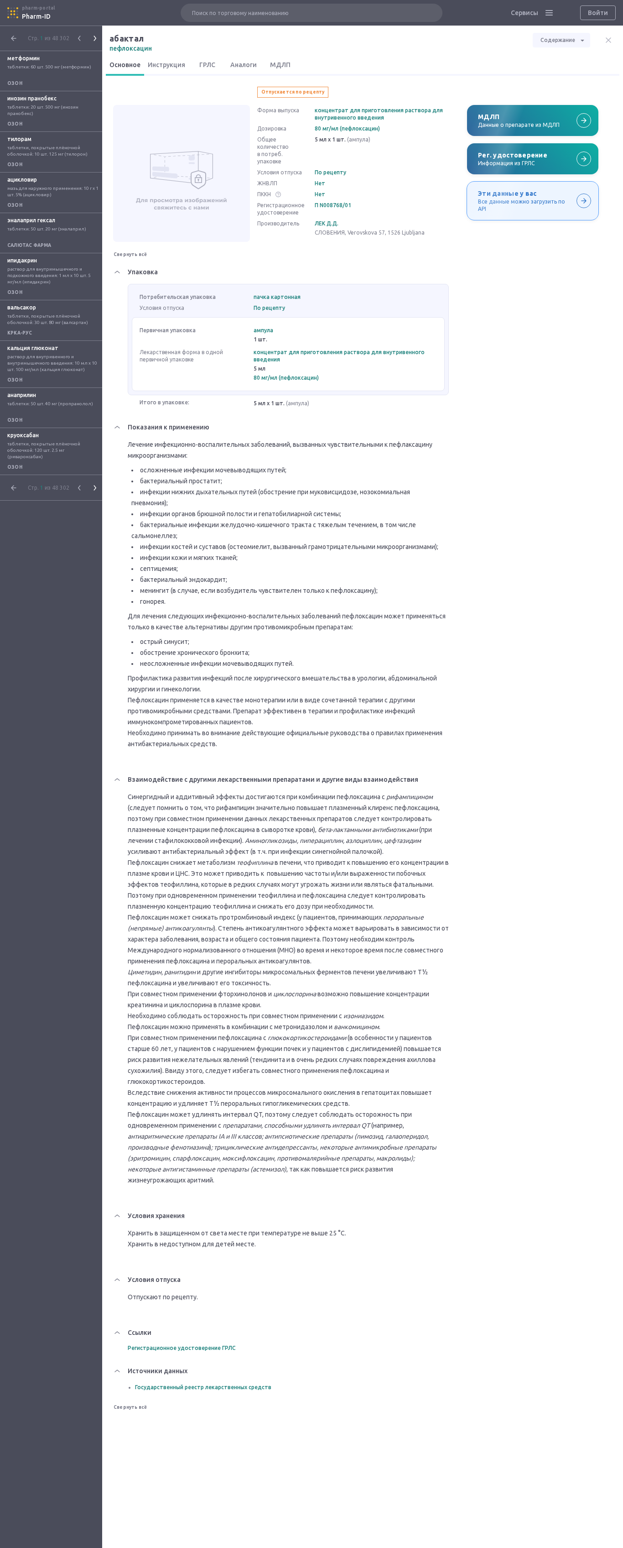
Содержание (557, 40)
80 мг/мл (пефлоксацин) (347, 128)
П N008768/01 (333, 205)
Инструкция (166, 64)
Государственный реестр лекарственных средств (203, 1387)
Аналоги (243, 64)
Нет (320, 183)
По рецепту (330, 172)
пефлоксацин (130, 48)
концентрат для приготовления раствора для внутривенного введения (379, 113)
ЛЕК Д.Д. (326, 223)
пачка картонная (277, 297)
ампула (263, 330)
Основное (124, 64)
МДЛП (280, 64)
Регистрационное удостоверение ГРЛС (182, 1348)
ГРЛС (207, 64)
